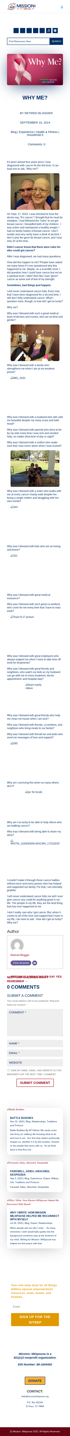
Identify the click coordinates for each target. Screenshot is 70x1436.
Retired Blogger (39, 113)
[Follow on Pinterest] (29, 30)
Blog (14, 132)
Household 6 (35, 135)
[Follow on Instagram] (22, 30)
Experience (26, 132)
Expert (46, 1178)
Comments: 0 (36, 144)
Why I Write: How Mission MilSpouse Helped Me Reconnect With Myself (34, 1216)
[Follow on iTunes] (48, 30)
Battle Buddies (21, 1118)
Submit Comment (35, 1083)
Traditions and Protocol (27, 1182)
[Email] (34, 963)
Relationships (39, 1121)
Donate (35, 1381)
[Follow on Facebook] (16, 30)
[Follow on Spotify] (55, 30)
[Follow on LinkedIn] (35, 30)
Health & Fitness (47, 132)
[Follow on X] (42, 30)
